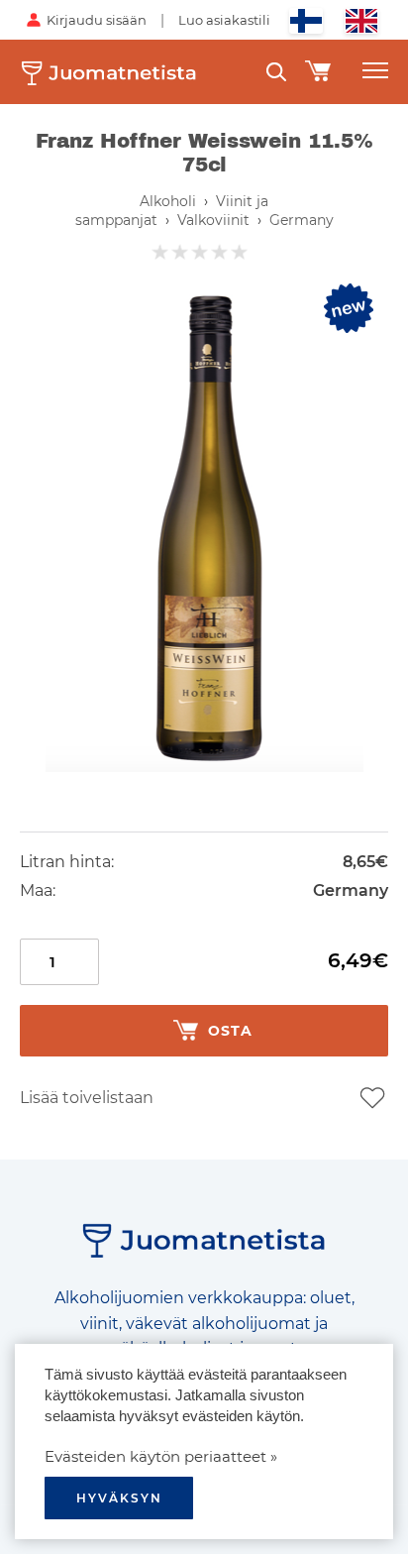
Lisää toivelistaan (86, 1097)
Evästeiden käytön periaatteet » (161, 1456)
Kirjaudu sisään (97, 20)
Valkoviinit (213, 220)
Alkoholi (168, 201)
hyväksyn (119, 1498)
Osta (230, 1031)
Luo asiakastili (224, 20)
